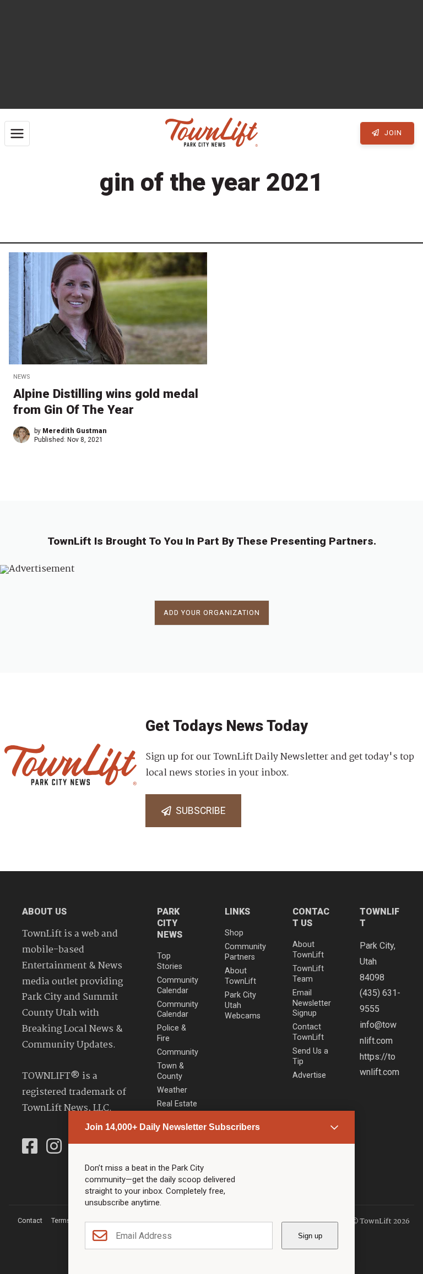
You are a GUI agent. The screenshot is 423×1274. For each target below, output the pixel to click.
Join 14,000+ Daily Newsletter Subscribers (172, 1127)
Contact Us (310, 917)
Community (177, 1052)
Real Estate (177, 1104)
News (21, 376)
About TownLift (240, 976)
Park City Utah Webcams (243, 1005)
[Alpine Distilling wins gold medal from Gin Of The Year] (108, 308)
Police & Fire (171, 1033)
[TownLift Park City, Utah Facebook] (29, 1147)
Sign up (310, 1236)
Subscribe (198, 810)
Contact (30, 1220)
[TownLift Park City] (211, 133)
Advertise (309, 1075)
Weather (172, 1090)
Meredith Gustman (74, 431)
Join (392, 133)
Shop (234, 933)
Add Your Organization (212, 612)
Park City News (169, 923)
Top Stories (169, 961)
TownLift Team (308, 974)
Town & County (170, 1071)
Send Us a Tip (310, 1056)
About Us (44, 911)
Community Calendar (177, 985)
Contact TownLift (308, 1032)
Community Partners (245, 952)
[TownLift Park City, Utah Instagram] (54, 1147)
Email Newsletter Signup (311, 1003)
